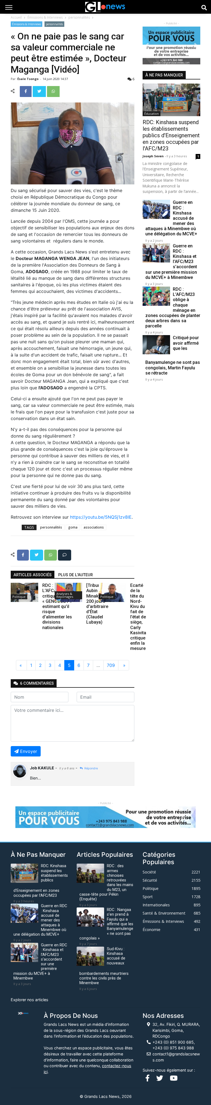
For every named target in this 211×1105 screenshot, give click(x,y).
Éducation (151, 114)
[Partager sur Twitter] (40, 91)
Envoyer (28, 751)
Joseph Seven (154, 156)
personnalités (79, 17)
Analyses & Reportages (64, 595)
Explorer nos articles (29, 999)
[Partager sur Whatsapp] (53, 91)
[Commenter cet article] (64, 555)
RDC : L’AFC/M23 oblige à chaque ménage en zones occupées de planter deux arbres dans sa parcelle (172, 308)
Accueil (16, 17)
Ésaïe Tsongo (28, 79)
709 (111, 665)
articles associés (32, 575)
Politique (19, 597)
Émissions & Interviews (45, 17)
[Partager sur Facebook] (26, 91)
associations (94, 527)
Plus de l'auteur (75, 575)
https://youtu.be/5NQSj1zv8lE (101, 517)
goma (72, 527)
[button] (147, 45)
